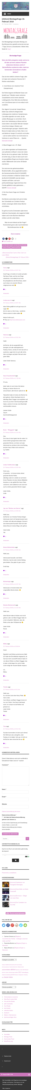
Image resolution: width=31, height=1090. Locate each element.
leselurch (6, 1012)
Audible (16, 972)
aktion (5, 245)
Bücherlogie (7, 581)
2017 (19, 972)
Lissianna (15, 24)
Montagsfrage (16, 247)
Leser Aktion (6, 247)
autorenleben (6, 969)
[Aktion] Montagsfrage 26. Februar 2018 (17, 257)
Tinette (5, 687)
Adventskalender (5, 966)
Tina (4, 726)
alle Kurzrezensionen (15, 913)
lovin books (7, 1008)
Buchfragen (23, 245)
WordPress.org (8, 1041)
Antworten (6, 293)
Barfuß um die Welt (20, 969)
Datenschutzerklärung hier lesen (11, 811)
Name (4, 789)
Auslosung (11, 972)
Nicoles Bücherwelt (9, 605)
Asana (3, 964)
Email (4, 796)
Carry (5, 267)
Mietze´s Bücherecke (10, 1015)
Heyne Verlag (11, 187)
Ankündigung (25, 972)
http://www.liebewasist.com (17, 320)
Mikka (5, 643)
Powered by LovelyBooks (9, 872)
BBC (3, 977)
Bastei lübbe (8, 977)
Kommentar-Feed (9, 1039)
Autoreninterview (13, 966)
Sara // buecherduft (9, 375)
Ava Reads (7, 1006)
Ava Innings (19, 964)
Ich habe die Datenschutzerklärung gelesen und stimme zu (13, 818)
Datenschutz (7, 1056)
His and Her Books (9, 1001)
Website (4, 804)
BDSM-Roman (14, 974)
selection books (8, 1010)
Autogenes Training (23, 974)
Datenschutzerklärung (9, 815)
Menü (9, 14)
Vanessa (5, 334)
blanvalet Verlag (7, 140)
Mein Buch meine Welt (10, 999)
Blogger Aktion (12, 245)
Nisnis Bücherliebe (9, 547)
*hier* (9, 49)
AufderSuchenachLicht (10, 964)
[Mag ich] (4, 289)
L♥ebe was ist (7, 300)
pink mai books (8, 1003)
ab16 (22, 966)
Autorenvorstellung (6, 974)
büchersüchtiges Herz (10, 1017)
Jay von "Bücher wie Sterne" (12, 508)
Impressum (7, 1061)
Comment (5, 765)
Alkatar (19, 966)
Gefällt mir (8, 241)
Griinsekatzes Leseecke (11, 997)
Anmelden (7, 1034)
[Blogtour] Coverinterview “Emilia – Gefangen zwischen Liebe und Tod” (15, 939)
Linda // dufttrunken (9, 464)
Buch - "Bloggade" (9, 430)
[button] (3, 239)
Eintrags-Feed (8, 1036)
